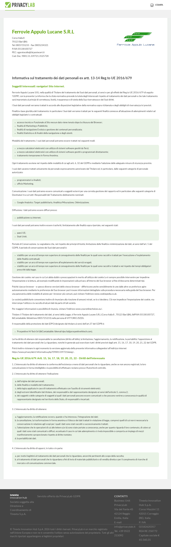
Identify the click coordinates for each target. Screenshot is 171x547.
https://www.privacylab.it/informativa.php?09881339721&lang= (43, 352)
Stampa (159, 5)
